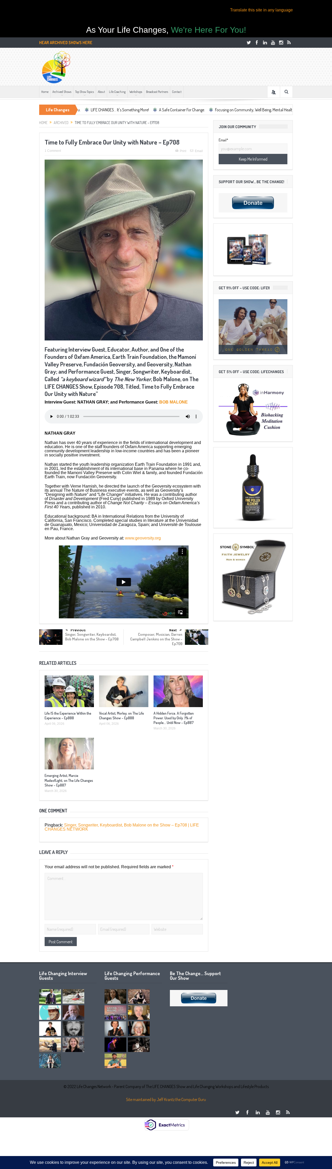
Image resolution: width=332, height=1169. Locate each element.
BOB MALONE (173, 402)
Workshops (135, 92)
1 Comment (53, 151)
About (101, 92)
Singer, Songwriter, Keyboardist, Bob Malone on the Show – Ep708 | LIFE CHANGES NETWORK (122, 827)
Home (45, 92)
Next (173, 630)
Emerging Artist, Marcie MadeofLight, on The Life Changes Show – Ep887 (69, 780)
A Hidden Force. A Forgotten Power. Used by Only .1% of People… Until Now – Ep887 (174, 718)
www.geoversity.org (143, 538)
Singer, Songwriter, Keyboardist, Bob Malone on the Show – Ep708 (92, 636)
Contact (177, 92)
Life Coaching (117, 92)
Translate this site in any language (261, 10)
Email (199, 151)
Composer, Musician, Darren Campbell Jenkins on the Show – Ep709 (156, 639)
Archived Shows (61, 92)
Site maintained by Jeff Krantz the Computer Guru (166, 1099)
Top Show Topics (84, 92)
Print (183, 151)
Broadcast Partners (157, 92)
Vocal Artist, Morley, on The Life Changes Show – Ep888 (121, 715)
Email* (223, 140)
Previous (78, 630)
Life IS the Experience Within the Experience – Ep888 (68, 715)
